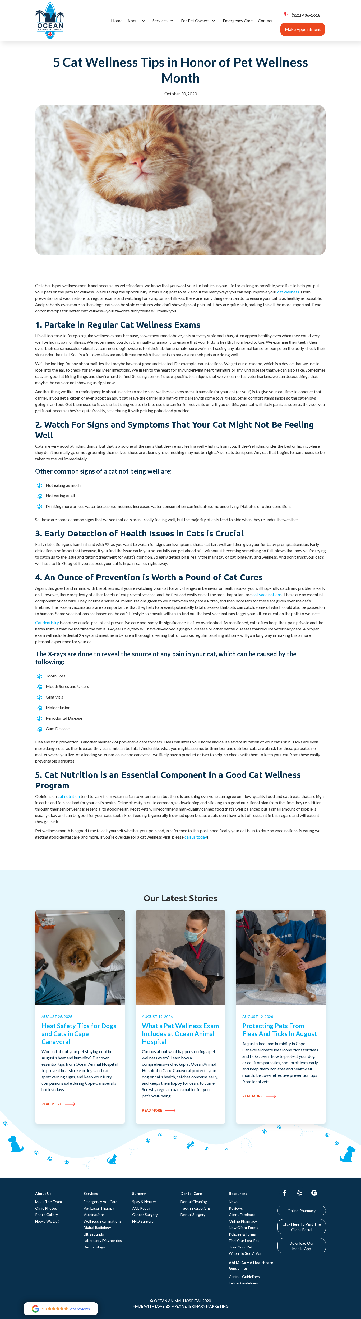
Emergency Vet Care (101, 1201)
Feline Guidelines (243, 1283)
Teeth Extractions (196, 1208)
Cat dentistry (47, 622)
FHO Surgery (143, 1221)
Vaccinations (94, 1214)
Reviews (236, 1208)
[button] (137, 20)
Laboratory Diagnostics (103, 1240)
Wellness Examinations (103, 1221)
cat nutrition (69, 796)
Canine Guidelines (244, 1276)
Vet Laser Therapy (99, 1208)
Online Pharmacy (243, 1221)
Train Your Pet (241, 1247)
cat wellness (288, 291)
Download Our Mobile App (302, 1246)
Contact (265, 20)
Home (116, 20)
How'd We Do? (47, 1221)
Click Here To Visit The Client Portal (302, 1227)
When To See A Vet (245, 1253)
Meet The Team (48, 1201)
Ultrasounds (94, 1234)
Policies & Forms (242, 1234)
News (233, 1201)
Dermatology (94, 1247)
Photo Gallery (46, 1214)
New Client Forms (243, 1227)
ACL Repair (141, 1208)
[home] (49, 20)
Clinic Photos (46, 1208)
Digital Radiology (97, 1227)
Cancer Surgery (145, 1214)
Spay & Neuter (144, 1201)
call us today (195, 836)
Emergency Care (238, 20)
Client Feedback (242, 1214)
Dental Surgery (193, 1214)
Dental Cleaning (194, 1201)
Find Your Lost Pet (244, 1240)
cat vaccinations (267, 594)
